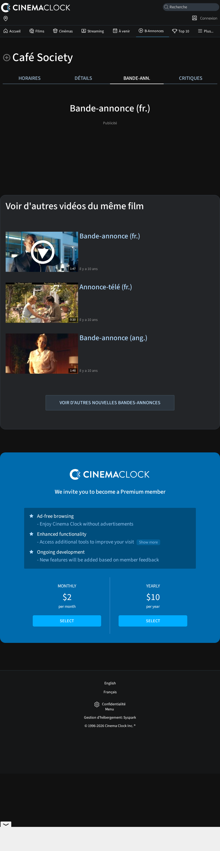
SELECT (67, 621)
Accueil (15, 31)
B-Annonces (154, 31)
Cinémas (66, 31)
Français (110, 692)
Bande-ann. (136, 78)
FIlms (39, 31)
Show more (148, 542)
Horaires (30, 78)
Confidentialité (114, 704)
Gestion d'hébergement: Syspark (110, 717)
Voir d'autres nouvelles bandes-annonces (110, 402)
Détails (83, 78)
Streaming (95, 31)
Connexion (208, 18)
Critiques (190, 78)
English (110, 683)
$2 (67, 603)
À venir (124, 31)
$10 (153, 603)
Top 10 (183, 31)
